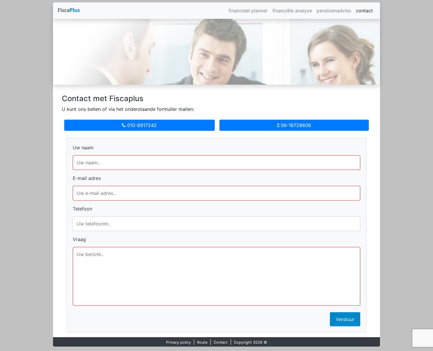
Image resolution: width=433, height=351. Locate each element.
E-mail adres (87, 178)
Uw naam (83, 148)
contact (364, 11)
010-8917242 (141, 125)
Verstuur (345, 319)
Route (202, 342)
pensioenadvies (334, 11)
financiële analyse (292, 11)
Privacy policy (178, 342)
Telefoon (82, 209)
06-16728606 (295, 125)
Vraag (79, 239)
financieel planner (248, 11)
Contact (221, 342)
